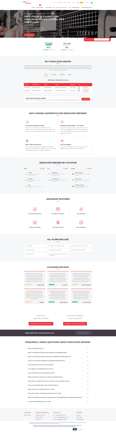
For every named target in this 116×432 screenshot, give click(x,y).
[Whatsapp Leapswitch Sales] (91, 3)
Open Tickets (79, 417)
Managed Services (86, 7)
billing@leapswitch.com (62, 419)
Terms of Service (39, 417)
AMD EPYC (62, 74)
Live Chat (78, 415)
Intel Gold (53, 74)
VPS (70, 7)
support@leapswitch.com (62, 417)
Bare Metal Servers (61, 7)
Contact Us (87, 2)
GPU (54, 7)
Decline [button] (80, 429)
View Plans (29, 35)
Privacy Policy (39, 419)
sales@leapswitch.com (61, 415)
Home (33, 7)
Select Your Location (89, 39)
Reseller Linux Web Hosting (75, 323)
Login (55, 2)
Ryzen (46, 74)
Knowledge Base (79, 419)
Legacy (69, 74)
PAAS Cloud (49, 7)
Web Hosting (76, 7)
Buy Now (86, 87)
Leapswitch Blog (27, 415)
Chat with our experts (83, 333)
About (73, 2)
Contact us (86, 99)
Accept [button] (75, 429)
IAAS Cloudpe (40, 7)
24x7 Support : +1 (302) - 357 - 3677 (64, 2)
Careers (79, 2)
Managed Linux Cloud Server (41, 323)
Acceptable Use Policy (40, 415)
